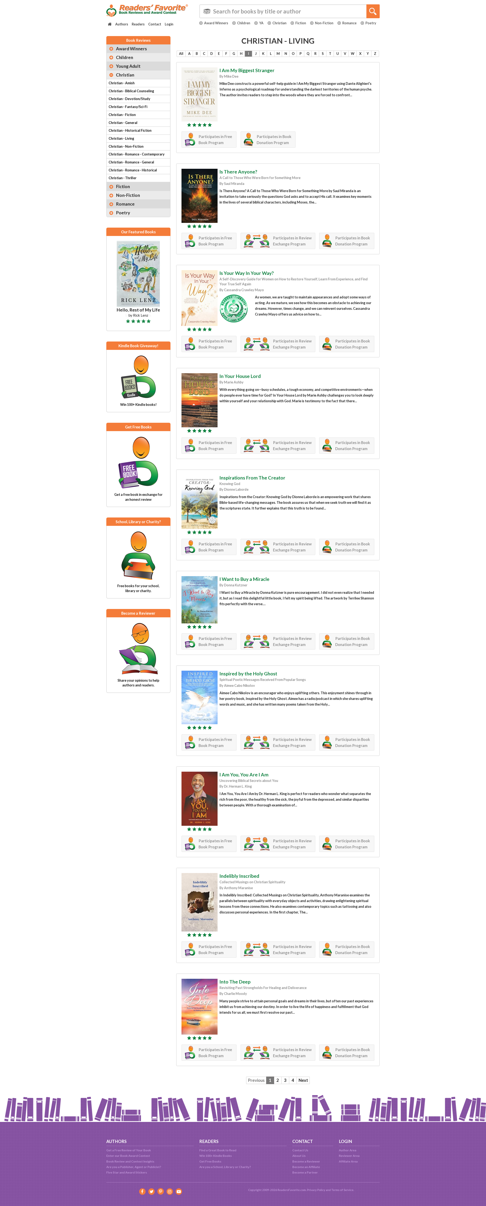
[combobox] (289, 11)
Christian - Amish (122, 83)
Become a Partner (305, 1172)
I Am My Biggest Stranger (247, 70)
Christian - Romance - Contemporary (137, 154)
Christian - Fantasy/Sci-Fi (128, 107)
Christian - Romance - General (131, 162)
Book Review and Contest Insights (130, 1161)
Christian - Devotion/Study (129, 99)
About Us (299, 1155)
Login (169, 24)
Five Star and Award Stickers (126, 1172)
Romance (349, 23)
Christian (279, 23)
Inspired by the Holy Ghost (248, 673)
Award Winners (216, 23)
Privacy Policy (316, 1190)
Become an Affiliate (306, 1167)
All (181, 53)
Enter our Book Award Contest (128, 1155)
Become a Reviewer (306, 1161)
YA (261, 23)
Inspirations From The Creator (252, 477)
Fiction (300, 23)
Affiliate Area (348, 1161)
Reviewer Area (349, 1155)
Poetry (370, 23)
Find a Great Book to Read (217, 1150)
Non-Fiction (324, 23)
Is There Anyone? (238, 171)
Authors (121, 24)
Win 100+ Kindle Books (215, 1155)
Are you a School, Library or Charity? (225, 1167)
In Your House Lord (240, 376)
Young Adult (128, 66)
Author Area (347, 1150)
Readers (138, 24)
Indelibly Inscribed (239, 876)
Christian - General (123, 123)
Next (303, 1080)
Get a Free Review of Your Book (128, 1150)
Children (243, 23)
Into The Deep (235, 981)
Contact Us (300, 1150)
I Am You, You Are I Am (243, 774)
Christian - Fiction (122, 115)
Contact (154, 24)
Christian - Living (121, 138)
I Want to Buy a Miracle (244, 579)
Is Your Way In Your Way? (246, 273)
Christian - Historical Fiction (130, 130)
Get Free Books (210, 1161)
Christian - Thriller (122, 178)
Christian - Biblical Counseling (131, 91)
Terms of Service (342, 1190)
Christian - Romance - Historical (133, 170)
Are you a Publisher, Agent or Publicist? (133, 1167)
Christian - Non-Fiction (126, 146)
